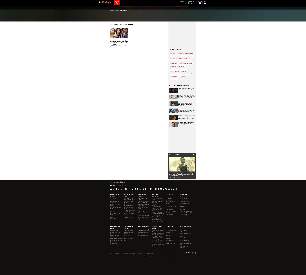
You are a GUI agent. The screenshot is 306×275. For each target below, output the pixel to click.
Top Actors (182, 208)
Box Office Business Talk (116, 237)
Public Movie (142, 195)
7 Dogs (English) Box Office (157, 199)
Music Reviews (169, 241)
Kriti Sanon (183, 71)
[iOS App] (195, 253)
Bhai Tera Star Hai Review (130, 208)
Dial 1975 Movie (173, 56)
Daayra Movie (113, 218)
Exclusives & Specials (143, 235)
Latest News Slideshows (116, 240)
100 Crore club (183, 204)
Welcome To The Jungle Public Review (143, 205)
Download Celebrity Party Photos (185, 235)
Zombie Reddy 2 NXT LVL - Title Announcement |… (158, 239)
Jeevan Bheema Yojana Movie (115, 208)
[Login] (205, 3)
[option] (182, 167)
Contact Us (140, 253)
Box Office (155, 195)
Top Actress (182, 209)
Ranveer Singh (169, 200)
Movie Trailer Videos (143, 232)
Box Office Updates (114, 235)
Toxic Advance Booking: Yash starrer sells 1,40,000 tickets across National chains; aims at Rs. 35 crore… (186, 90)
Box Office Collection (184, 198)
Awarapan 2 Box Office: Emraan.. (177, 66)
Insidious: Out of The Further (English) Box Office (157, 209)
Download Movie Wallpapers (184, 247)
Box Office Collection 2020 (186, 216)
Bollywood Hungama (114, 10)
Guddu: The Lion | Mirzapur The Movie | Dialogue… (158, 231)
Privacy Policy (125, 253)
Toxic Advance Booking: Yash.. (186, 63)
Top (169, 194)
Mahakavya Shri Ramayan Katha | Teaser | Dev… (158, 245)
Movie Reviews (113, 243)
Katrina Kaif (168, 198)
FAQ (157, 253)
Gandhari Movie (114, 200)
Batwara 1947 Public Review (142, 199)
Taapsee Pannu (173, 79)
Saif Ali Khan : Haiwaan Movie (176, 73)
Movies (112, 185)
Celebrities (122, 185)
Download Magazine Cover (184, 241)
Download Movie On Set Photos (185, 244)
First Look (126, 237)
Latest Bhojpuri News (171, 230)
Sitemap (168, 238)
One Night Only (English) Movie (186, 56)
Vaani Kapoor (169, 204)
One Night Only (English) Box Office (157, 202)
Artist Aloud (168, 235)
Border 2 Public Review (143, 215)
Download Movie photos (185, 233)
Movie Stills (126, 235)
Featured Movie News (115, 232)
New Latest (143, 226)
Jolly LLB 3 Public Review (144, 220)
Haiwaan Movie (113, 210)
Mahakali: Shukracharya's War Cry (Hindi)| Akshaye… (158, 234)
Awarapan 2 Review (128, 205)
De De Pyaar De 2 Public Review (143, 218)
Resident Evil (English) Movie (115, 216)
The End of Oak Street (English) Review (129, 203)
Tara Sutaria (168, 212)
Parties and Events (128, 230)
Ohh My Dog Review (128, 207)
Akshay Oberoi (173, 76)
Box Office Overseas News (116, 238)
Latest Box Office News (115, 233)
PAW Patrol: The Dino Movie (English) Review (129, 199)
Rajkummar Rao (169, 214)
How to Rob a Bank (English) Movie (114, 202)
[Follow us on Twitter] (192, 3)
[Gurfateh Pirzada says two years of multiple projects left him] (173, 126)
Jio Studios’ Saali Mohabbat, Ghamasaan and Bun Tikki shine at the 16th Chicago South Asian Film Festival (119, 42)
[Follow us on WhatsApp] (189, 3)
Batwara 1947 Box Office (157, 216)
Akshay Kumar (169, 197)
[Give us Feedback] (200, 3)
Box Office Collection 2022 (186, 212)
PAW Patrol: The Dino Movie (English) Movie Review (181, 53)
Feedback (133, 253)
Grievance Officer (150, 253)
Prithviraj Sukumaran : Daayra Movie (178, 68)
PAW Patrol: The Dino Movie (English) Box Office (180, 58)
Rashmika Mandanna (171, 206)
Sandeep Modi (189, 73)
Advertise (117, 253)
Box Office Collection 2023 (186, 211)
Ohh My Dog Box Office (157, 221)
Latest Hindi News (170, 229)
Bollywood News (174, 61)
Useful (169, 226)
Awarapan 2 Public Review (144, 201)
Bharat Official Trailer (170, 243)
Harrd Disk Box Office (157, 206)
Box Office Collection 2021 (186, 214)
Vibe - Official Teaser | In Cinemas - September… (157, 242)
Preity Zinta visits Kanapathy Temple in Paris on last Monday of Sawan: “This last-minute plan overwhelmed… (186, 96)
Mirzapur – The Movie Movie (115, 205)
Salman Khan (169, 208)
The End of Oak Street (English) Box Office (157, 219)
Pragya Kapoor (182, 76)
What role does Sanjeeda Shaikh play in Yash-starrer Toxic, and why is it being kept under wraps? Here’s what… (186, 117)
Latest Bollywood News (185, 61)
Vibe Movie (112, 211)
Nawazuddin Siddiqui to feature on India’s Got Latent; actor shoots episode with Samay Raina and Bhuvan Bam (185, 103)
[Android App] (193, 253)
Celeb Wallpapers (128, 233)
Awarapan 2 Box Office (157, 215)
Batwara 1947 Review (129, 201)
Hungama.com (169, 233)
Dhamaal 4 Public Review (144, 202)
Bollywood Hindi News (115, 245)
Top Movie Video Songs (143, 229)
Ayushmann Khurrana (171, 211)
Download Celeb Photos (185, 229)
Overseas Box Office (184, 203)
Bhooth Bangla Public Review (143, 208)
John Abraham (169, 209)
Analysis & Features (184, 200)
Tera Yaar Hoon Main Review (129, 214)
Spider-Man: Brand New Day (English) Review (129, 211)
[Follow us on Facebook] (185, 3)
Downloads (185, 226)
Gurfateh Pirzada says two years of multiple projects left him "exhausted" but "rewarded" (186, 123)
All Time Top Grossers (185, 201)
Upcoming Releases (115, 241)
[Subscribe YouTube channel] (195, 3)
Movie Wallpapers (128, 238)
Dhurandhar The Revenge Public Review (144, 210)
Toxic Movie (113, 198)
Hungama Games (170, 237)
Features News (173, 63)
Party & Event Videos (143, 233)
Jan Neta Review (128, 217)
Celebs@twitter (169, 232)
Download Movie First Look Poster (185, 238)
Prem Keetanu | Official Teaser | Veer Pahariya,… (157, 237)
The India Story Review (129, 216)
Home (111, 253)
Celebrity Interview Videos (144, 230)
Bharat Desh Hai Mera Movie (115, 214)
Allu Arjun (168, 203)
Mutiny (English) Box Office (156, 204)
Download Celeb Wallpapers (184, 231)
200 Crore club (183, 206)
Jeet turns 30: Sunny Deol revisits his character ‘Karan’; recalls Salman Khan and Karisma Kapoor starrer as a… (186, 110)
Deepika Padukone (170, 201)
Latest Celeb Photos (128, 232)
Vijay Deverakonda (174, 71)
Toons (125, 240)
